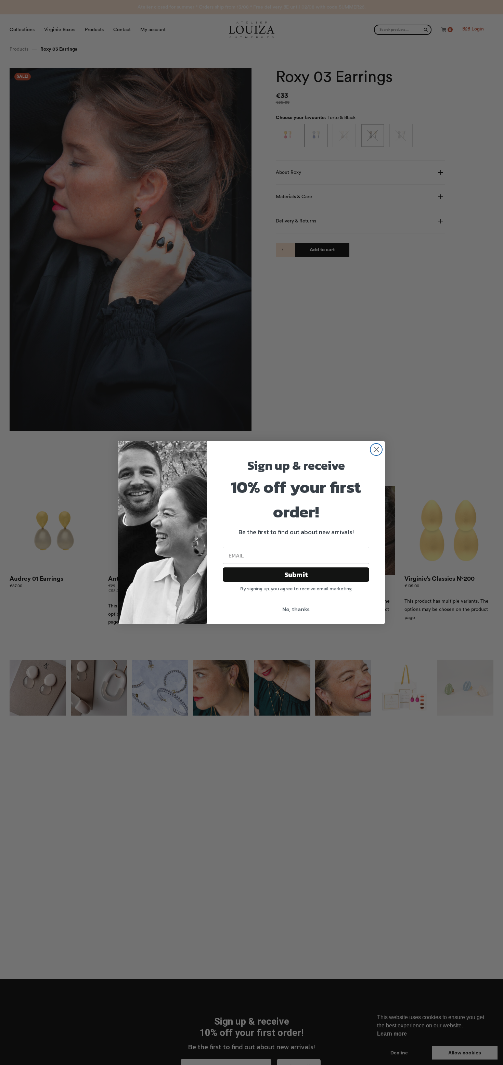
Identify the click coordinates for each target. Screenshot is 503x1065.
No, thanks (296, 609)
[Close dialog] (376, 449)
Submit (296, 574)
